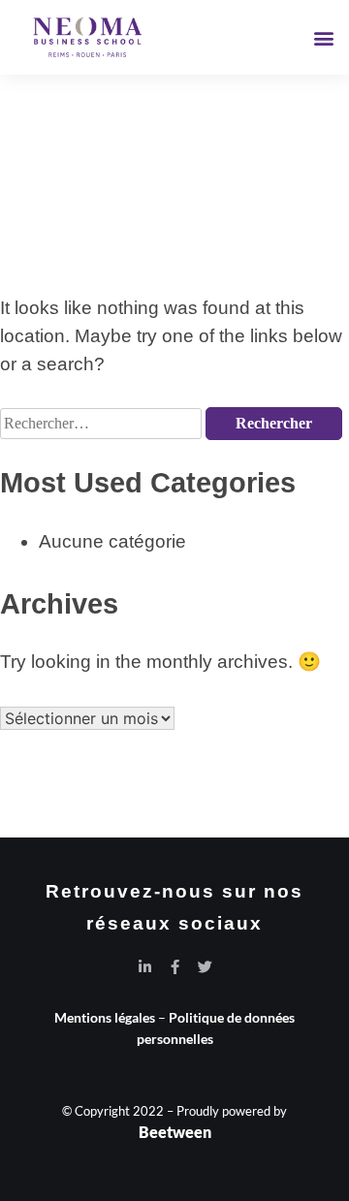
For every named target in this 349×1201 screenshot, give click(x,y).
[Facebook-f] (175, 967)
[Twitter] (205, 967)
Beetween (175, 1131)
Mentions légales (104, 1017)
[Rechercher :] (103, 421)
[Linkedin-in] (145, 967)
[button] (323, 37)
